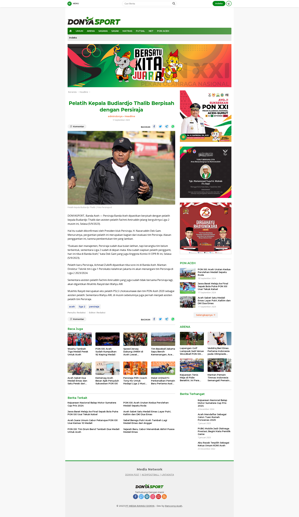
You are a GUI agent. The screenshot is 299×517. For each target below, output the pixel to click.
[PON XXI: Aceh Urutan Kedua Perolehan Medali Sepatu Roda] (187, 274)
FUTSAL (140, 31)
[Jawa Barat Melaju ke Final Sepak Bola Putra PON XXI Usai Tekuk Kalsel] (187, 288)
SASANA (103, 31)
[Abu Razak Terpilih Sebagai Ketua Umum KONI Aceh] (187, 447)
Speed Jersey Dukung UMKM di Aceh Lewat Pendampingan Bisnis (133, 351)
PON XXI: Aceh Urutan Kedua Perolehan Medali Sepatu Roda (146, 404)
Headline (130, 116)
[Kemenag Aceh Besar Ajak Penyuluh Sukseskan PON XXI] (107, 368)
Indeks (219, 3)
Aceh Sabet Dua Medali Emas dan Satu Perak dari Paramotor (77, 381)
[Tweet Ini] (160, 126)
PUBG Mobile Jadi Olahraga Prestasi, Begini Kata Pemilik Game (214, 431)
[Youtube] (158, 497)
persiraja (94, 306)
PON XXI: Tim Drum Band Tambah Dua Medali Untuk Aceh (93, 430)
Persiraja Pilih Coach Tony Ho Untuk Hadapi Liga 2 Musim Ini (135, 381)
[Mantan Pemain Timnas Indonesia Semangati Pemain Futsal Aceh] (219, 365)
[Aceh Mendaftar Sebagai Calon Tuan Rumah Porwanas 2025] (187, 419)
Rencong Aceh (173, 506)
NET (151, 31)
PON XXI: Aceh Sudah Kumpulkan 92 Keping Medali (105, 351)
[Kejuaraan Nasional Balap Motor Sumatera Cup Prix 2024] (187, 404)
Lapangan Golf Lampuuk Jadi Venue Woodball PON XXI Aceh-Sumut (192, 351)
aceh (72, 306)
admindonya (115, 116)
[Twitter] (141, 497)
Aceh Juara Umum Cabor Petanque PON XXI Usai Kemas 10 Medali (93, 422)
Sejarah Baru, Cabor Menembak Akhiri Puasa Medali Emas (148, 430)
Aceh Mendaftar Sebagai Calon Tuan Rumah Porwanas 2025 (212, 417)
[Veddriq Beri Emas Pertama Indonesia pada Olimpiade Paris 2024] (219, 338)
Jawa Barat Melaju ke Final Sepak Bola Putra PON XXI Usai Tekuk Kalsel (93, 413)
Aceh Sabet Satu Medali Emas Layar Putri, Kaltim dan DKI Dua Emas (147, 413)
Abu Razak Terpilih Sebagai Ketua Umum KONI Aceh (213, 444)
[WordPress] (147, 497)
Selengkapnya (204, 314)
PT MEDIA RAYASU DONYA (139, 506)
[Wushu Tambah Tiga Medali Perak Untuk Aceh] (80, 339)
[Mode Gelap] (229, 3)
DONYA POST (132, 474)
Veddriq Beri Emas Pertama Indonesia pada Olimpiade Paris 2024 (219, 351)
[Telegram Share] (166, 126)
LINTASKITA (167, 474)
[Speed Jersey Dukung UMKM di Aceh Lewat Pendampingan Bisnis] (135, 339)
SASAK (115, 31)
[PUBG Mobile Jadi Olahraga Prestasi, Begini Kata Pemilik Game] (187, 433)
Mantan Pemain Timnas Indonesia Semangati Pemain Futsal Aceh (218, 377)
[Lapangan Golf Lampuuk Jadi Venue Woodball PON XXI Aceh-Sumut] (192, 338)
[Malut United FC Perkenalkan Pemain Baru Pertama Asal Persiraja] (163, 368)
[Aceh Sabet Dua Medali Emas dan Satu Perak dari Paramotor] (80, 368)
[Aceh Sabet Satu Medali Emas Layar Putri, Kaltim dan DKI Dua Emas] (187, 302)
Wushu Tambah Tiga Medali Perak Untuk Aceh (78, 351)
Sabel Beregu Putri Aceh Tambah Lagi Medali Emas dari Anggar (145, 422)
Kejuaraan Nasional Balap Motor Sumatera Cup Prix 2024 (92, 404)
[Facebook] (135, 497)
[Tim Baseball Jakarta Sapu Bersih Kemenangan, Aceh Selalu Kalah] (163, 339)
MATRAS (127, 31)
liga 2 (82, 306)
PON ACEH (163, 31)
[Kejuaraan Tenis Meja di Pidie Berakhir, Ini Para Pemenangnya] (192, 365)
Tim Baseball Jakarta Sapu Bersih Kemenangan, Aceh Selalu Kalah (163, 351)
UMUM (79, 31)
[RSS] (164, 497)
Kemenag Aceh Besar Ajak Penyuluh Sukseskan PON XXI (107, 381)
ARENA (91, 31)
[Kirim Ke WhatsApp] (173, 126)
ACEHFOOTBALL (151, 474)
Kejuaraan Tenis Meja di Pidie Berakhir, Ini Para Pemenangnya (189, 377)
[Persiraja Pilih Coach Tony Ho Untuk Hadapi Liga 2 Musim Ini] (135, 368)
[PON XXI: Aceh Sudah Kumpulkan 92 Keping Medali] (107, 339)
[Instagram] (152, 497)
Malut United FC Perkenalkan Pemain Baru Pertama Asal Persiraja (163, 381)
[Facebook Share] (154, 126)
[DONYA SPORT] (94, 20)
